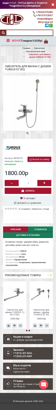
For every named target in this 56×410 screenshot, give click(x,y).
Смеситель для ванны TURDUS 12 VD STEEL (14, 312)
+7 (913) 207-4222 (22, 353)
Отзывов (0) (40, 229)
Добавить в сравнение (29, 202)
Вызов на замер (40, 159)
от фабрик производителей (28, 339)
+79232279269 (44, 11)
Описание (15, 229)
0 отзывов (24, 208)
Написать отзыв (40, 208)
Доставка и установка (28, 235)
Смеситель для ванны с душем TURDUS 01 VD (41, 312)
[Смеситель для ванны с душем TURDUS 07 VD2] (28, 103)
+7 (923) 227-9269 (22, 356)
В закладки (29, 198)
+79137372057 (44, 15)
